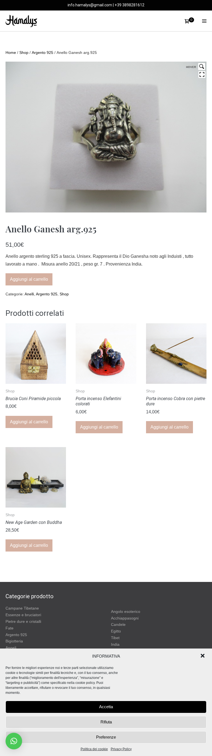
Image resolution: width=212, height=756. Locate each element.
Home (11, 52)
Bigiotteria (14, 641)
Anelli (29, 294)
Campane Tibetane (22, 608)
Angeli (11, 647)
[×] (14, 741)
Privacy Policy (121, 749)
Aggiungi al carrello (29, 279)
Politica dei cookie (94, 749)
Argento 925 (42, 52)
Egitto (116, 631)
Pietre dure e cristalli (23, 621)
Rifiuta (106, 722)
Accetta (106, 706)
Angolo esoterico (125, 611)
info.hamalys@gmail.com (90, 5)
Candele (118, 624)
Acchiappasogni (125, 618)
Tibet (115, 638)
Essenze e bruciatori (23, 615)
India (115, 644)
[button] (203, 656)
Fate (10, 628)
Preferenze (106, 737)
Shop (23, 52)
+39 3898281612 (129, 5)
